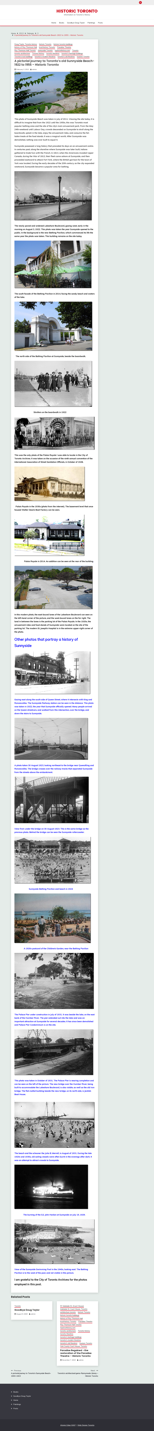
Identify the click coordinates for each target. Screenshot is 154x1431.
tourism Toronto (83, 57)
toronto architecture (22, 53)
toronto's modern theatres (45, 57)
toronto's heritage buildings (72, 53)
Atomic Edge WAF (67, 1425)
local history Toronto (47, 47)
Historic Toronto (77, 11)
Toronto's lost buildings (23, 57)
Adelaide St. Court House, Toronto (73, 1309)
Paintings (91, 23)
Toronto (75, 50)
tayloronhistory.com (62, 50)
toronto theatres (52, 53)
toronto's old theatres (66, 57)
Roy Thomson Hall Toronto (25, 50)
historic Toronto (45, 44)
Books (61, 23)
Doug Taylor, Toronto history (25, 44)
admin (34, 69)
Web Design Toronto (85, 1425)
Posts (100, 23)
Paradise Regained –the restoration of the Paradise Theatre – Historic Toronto (76, 1353)
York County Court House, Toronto (73, 1346)
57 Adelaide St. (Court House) (72, 1306)
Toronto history (38, 53)
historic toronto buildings (63, 44)
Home (53, 23)
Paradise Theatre (64, 47)
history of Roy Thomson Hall (25, 47)
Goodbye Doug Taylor (76, 23)
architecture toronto (68, 1312)
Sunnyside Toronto (45, 50)
